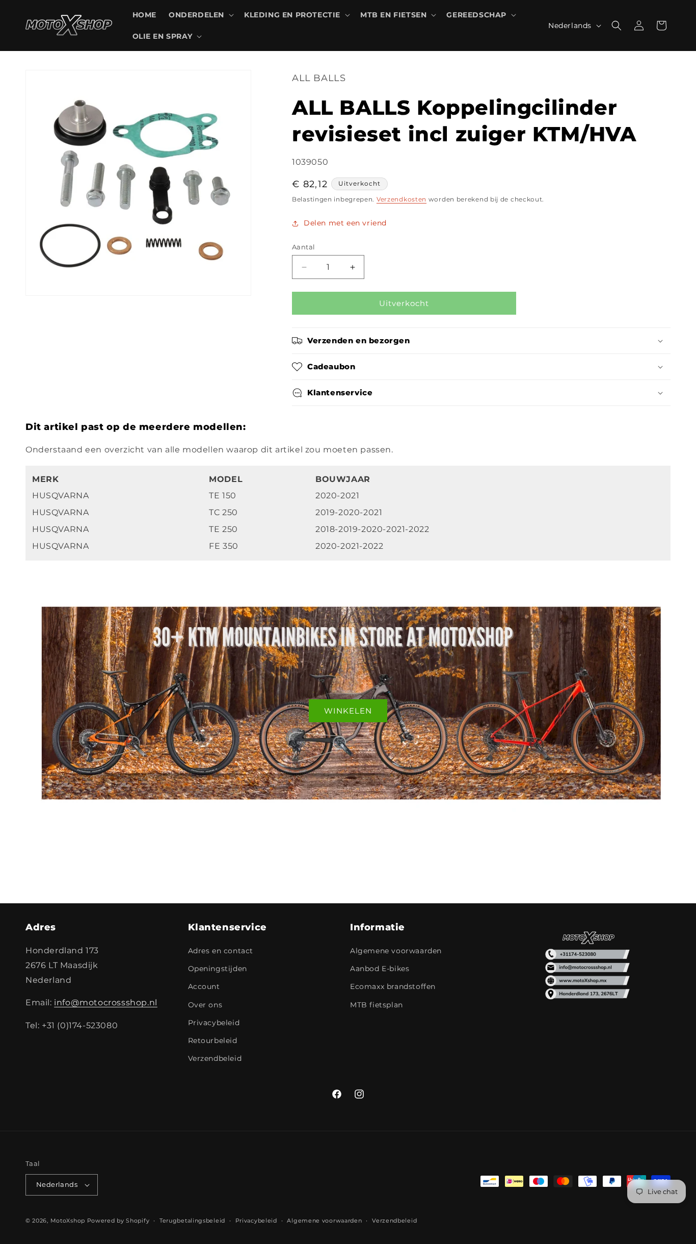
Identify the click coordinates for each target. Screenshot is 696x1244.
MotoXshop (67, 1220)
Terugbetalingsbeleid (192, 1220)
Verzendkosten (401, 199)
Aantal (303, 247)
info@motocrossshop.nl (105, 1002)
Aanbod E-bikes (379, 968)
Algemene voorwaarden (396, 950)
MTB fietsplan (376, 1004)
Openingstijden (217, 968)
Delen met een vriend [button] (345, 222)
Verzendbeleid (215, 1058)
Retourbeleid (212, 1040)
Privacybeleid (214, 1022)
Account (204, 986)
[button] (200, 15)
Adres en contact (221, 950)
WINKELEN (348, 711)
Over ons (205, 1004)
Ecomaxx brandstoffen (393, 986)
